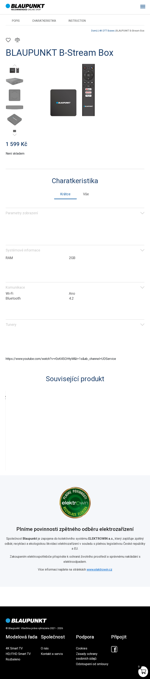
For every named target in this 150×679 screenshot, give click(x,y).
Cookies (81, 648)
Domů (94, 30)
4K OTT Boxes (106, 30)
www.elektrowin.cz (99, 569)
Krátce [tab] (65, 194)
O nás (45, 648)
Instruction (77, 20)
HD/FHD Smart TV (18, 654)
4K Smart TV (14, 648)
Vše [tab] (86, 194)
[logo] (26, 620)
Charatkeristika (44, 20)
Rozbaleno (13, 659)
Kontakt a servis (52, 654)
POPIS (16, 20)
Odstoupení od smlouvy (92, 664)
